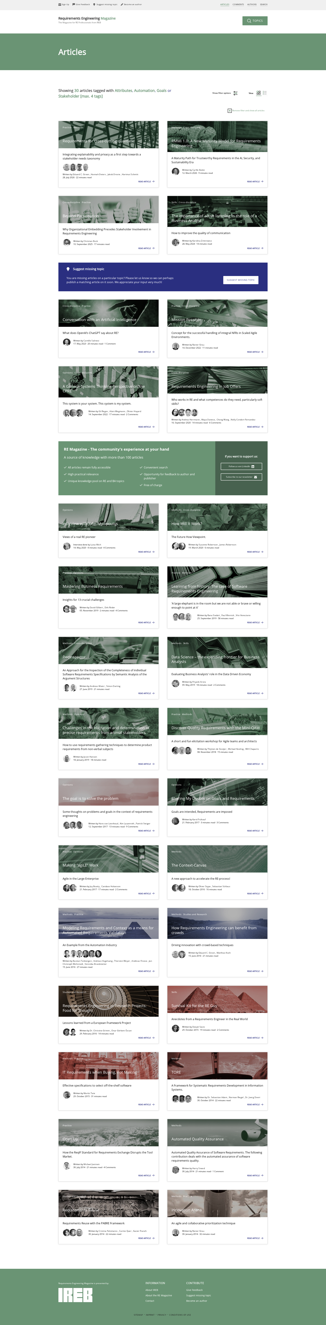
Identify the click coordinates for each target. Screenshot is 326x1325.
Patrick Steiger (143, 823)
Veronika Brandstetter (96, 964)
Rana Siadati (213, 615)
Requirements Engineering (87, 20)
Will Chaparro (252, 749)
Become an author (196, 1300)
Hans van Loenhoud (109, 823)
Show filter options (221, 93)
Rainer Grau (198, 344)
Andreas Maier (97, 686)
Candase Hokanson (111, 886)
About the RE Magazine (159, 1295)
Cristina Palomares (108, 1231)
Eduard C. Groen (81, 174)
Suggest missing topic (241, 280)
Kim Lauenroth (127, 823)
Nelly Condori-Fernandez (243, 419)
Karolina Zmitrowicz (202, 240)
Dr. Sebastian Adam (217, 1097)
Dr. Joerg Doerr (252, 1097)
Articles (224, 4)
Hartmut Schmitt (130, 174)
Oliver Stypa (205, 886)
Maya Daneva (208, 419)
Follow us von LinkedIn (240, 466)
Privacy (162, 1314)
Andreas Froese (140, 960)
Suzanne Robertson (208, 544)
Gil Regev (103, 411)
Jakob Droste (114, 174)
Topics (257, 21)
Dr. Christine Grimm (100, 1030)
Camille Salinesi (91, 340)
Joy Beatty (95, 886)
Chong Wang (223, 419)
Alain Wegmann (118, 411)
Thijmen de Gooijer (217, 749)
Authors (252, 4)
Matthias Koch (224, 952)
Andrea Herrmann (191, 419)
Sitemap (138, 1314)
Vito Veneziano (243, 615)
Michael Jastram (92, 1164)
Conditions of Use (180, 1314)
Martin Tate (89, 1093)
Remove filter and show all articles (248, 110)
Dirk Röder (110, 607)
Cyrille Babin (198, 169)
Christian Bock (91, 241)
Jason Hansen (90, 756)
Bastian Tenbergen (82, 960)
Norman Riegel (236, 1097)
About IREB (152, 1290)
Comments (238, 4)
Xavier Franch (140, 1231)
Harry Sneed (198, 1168)
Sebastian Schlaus (221, 886)
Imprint (150, 1314)
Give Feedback (194, 1290)
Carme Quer (125, 1231)
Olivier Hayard (134, 411)
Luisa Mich (95, 544)
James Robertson (227, 544)
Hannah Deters (98, 174)
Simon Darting (113, 686)
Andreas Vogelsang (103, 960)
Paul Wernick (228, 615)
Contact (150, 1300)
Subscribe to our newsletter (239, 476)
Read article (144, 181)
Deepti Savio (198, 1026)
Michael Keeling (236, 749)
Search (264, 4)
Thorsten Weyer (122, 960)
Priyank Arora (199, 681)
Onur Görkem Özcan (121, 1030)
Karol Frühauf (199, 819)
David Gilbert (96, 607)
